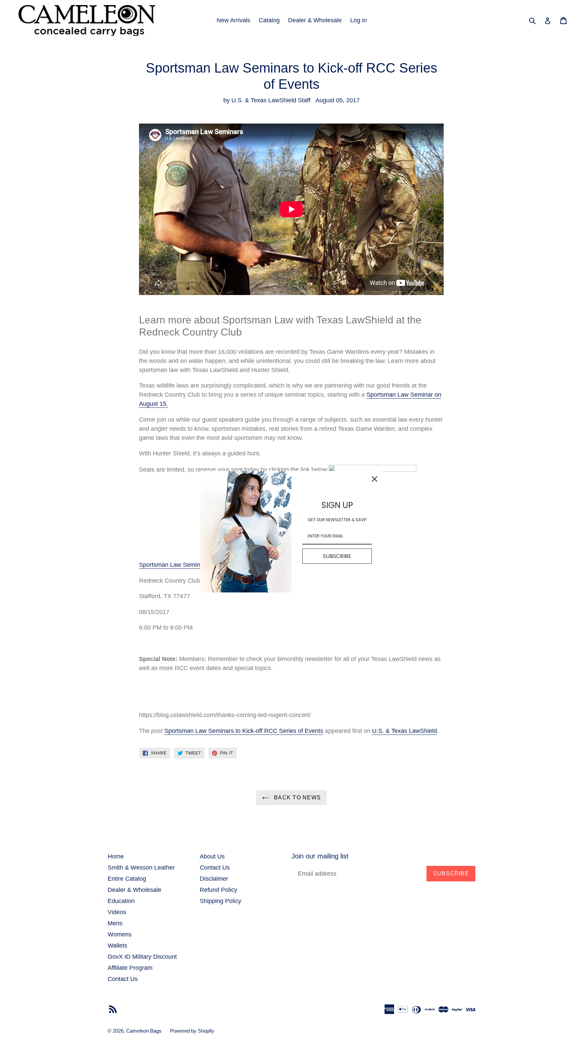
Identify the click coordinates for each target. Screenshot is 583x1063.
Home (116, 856)
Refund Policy (218, 889)
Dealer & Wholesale (315, 20)
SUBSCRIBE (337, 556)
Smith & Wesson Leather (141, 867)
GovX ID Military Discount (142, 956)
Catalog (269, 20)
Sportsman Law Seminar (172, 564)
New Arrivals (233, 20)
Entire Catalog (127, 878)
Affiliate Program (130, 967)
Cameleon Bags (144, 1031)
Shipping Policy (220, 901)
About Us (212, 856)
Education (121, 901)
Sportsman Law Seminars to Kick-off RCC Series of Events (243, 730)
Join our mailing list (320, 856)
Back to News (296, 797)
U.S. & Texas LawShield (404, 730)
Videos (117, 912)
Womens (120, 934)
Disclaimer (214, 878)
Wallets (117, 945)
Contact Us (123, 979)
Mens (115, 923)
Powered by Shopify (192, 1031)
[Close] (374, 479)
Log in (358, 20)
